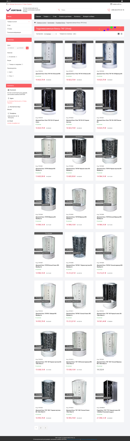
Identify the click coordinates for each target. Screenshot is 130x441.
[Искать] (59, 10)
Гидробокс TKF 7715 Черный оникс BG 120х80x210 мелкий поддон (108, 411)
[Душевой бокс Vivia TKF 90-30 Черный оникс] (48, 102)
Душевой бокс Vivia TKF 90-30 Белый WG (48, 73)
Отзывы (9, 29)
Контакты (77, 16)
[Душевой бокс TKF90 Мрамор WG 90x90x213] (79, 199)
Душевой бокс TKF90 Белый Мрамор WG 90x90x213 (109, 217)
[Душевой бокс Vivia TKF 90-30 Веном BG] (79, 56)
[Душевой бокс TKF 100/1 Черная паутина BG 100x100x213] (48, 392)
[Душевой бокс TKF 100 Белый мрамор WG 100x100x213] (79, 344)
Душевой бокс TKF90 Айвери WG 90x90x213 (45, 169)
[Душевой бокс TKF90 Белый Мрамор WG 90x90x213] (110, 199)
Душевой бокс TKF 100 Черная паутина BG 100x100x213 (48, 362)
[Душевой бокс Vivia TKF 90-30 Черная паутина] (79, 102)
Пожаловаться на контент (73, 439)
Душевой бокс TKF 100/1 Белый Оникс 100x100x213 (77, 411)
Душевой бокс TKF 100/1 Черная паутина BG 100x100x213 (48, 411)
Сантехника (50, 22)
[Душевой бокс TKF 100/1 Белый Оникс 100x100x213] (79, 392)
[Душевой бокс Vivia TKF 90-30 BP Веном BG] (110, 102)
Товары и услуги (41, 22)
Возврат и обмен (88, 16)
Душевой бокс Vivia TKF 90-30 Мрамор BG (109, 73)
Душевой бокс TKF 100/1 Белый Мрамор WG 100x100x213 (109, 362)
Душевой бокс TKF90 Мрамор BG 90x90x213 (46, 217)
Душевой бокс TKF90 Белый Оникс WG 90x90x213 (47, 266)
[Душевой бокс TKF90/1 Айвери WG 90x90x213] (48, 296)
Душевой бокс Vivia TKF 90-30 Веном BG (78, 73)
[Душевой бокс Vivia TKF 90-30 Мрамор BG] (110, 56)
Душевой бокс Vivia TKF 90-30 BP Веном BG (109, 121)
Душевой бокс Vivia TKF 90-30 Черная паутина (77, 121)
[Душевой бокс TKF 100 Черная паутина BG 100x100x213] (48, 344)
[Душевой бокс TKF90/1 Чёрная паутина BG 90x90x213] (79, 247)
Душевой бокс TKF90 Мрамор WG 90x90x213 (76, 217)
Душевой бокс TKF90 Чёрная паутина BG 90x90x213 (109, 169)
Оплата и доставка (65, 16)
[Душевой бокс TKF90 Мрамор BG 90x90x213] (48, 199)
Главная (38, 16)
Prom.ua (73, 437)
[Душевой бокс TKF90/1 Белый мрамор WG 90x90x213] (110, 247)
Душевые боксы (60, 22)
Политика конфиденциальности (89, 439)
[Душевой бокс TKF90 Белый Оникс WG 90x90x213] (48, 247)
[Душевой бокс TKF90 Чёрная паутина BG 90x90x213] (110, 150)
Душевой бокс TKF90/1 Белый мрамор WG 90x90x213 (109, 266)
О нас (55, 16)
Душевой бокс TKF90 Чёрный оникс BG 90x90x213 (78, 169)
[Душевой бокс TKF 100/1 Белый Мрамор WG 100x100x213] (110, 344)
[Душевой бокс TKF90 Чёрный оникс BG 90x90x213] (79, 150)
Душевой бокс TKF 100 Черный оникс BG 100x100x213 (109, 314)
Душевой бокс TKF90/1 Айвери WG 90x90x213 (46, 314)
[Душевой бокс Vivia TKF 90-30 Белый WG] (48, 56)
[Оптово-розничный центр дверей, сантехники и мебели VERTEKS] (14, 10)
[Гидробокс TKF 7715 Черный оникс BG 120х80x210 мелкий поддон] (110, 392)
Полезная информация (14, 32)
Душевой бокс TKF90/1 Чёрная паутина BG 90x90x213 (79, 266)
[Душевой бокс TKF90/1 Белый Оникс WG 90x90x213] (79, 296)
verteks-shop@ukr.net (13, 123)
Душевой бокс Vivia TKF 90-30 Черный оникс (47, 121)
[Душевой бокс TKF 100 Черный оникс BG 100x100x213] (110, 296)
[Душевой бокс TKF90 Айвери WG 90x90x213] (48, 150)
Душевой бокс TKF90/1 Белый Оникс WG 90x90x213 (78, 314)
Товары (46, 16)
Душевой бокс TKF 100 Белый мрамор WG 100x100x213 (79, 362)
